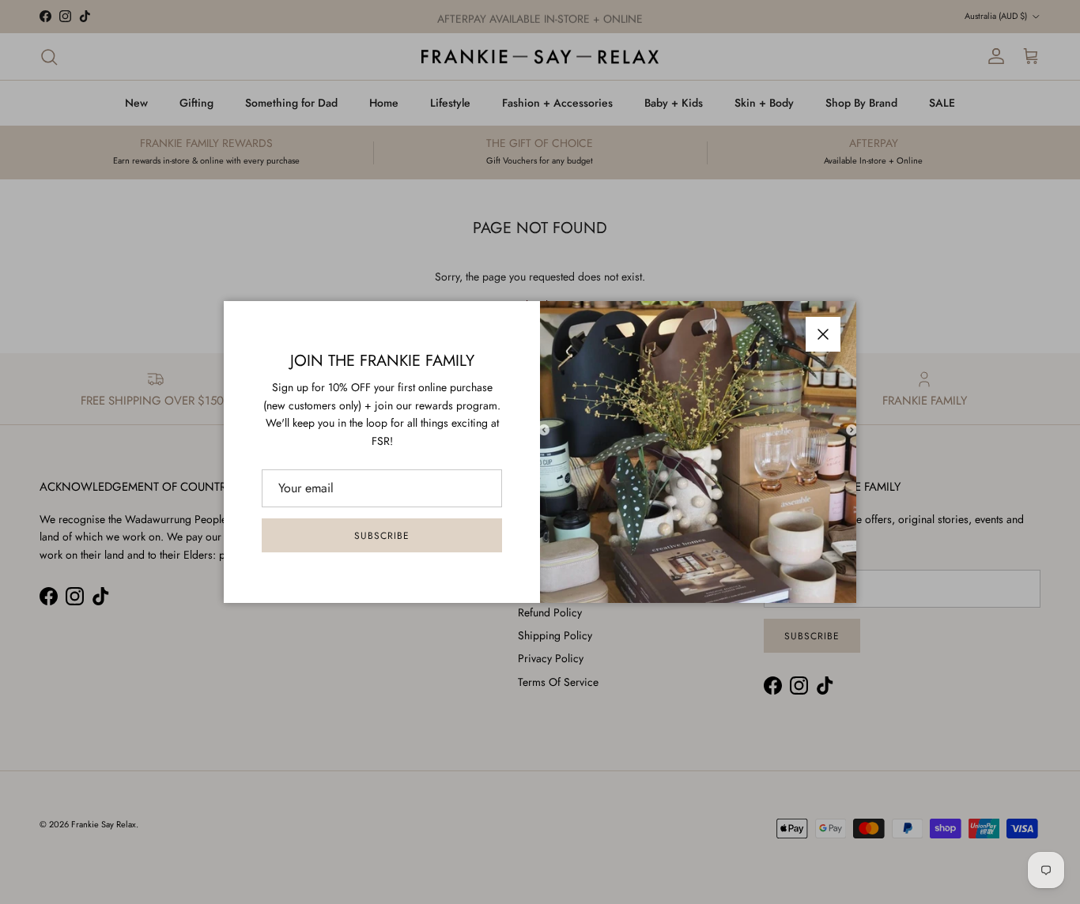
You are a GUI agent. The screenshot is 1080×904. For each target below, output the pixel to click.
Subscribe (382, 536)
